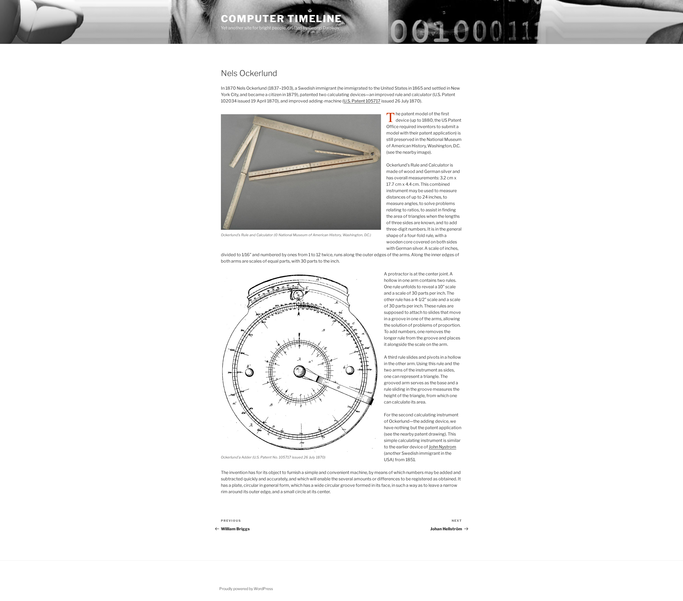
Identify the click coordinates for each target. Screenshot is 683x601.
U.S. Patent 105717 (362, 101)
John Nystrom (442, 446)
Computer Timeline (281, 19)
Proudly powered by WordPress (246, 588)
